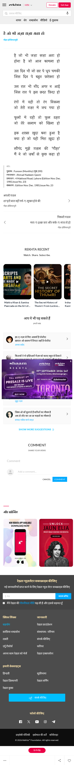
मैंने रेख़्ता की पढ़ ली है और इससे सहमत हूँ (35, 603)
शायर (18, 20)
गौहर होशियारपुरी (10, 40)
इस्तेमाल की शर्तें (40, 734)
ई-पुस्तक (54, 20)
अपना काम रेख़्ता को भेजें (15, 653)
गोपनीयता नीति (27, 603)
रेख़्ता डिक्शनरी (10, 680)
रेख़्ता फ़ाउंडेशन (44, 624)
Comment (59, 479)
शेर (25, 20)
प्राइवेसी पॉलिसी (23, 734)
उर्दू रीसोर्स (8, 646)
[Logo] (15, 5)
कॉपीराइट (53, 734)
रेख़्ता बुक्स (8, 687)
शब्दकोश (33, 20)
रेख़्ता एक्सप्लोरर (45, 653)
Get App (64, 5)
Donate (52, 5)
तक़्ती (5, 639)
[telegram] (53, 721)
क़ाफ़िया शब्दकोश (11, 631)
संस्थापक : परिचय (45, 631)
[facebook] (20, 721)
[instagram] (45, 721)
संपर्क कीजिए (43, 639)
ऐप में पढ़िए (37, 750)
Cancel (47, 479)
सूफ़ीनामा (41, 673)
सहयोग (6, 624)
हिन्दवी (6, 673)
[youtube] (37, 721)
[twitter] (28, 721)
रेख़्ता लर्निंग (42, 680)
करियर (40, 646)
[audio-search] (67, 13)
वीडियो (43, 20)
